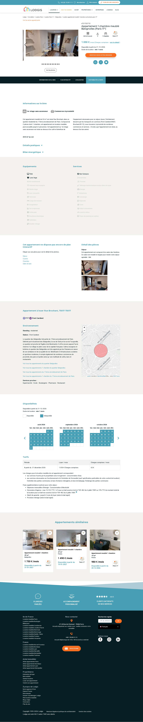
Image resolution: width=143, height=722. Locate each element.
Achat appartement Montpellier (32, 668)
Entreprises (100, 10)
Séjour (25, 256)
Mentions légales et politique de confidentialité (60, 711)
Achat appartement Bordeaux (32, 664)
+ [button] (84, 327)
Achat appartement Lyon (30, 666)
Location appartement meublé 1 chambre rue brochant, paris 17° (80, 17)
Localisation (79, 80)
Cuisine (25, 259)
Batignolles (58, 17)
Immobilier (31, 17)
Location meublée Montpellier (32, 653)
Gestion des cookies (85, 711)
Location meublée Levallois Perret (33, 628)
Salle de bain (27, 264)
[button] (42, 64)
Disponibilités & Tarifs (96, 80)
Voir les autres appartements (31, 20)
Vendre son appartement (30, 683)
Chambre (26, 261)
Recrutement (27, 693)
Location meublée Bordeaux (31, 647)
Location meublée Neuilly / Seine (33, 634)
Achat (76, 10)
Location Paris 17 (49, 17)
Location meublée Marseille (31, 651)
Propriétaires (86, 10)
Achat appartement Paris (30, 661)
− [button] (84, 330)
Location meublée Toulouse (31, 655)
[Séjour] (94, 267)
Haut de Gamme (66, 10)
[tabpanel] (41, 437)
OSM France (116, 376)
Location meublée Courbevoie (32, 625)
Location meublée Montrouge (32, 632)
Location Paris (39, 17)
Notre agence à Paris (29, 689)
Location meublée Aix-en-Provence (33, 644)
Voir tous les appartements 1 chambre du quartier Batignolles (44, 368)
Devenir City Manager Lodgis (32, 695)
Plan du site (26, 704)
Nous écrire (74, 648)
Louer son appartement (30, 680)
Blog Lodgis (26, 700)
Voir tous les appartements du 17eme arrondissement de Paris (44, 372)
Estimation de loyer (29, 674)
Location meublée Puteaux (31, 636)
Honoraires (26, 702)
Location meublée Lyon (30, 649)
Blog (117, 10)
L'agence (110, 10)
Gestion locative (28, 678)
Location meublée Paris (30, 619)
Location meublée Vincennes (32, 638)
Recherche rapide (105, 617)
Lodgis (24, 17)
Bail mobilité (26, 676)
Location (53, 10)
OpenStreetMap (101, 376)
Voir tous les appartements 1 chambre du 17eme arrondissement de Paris (48, 376)
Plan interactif (65, 80)
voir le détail (114, 42)
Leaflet (89, 376)
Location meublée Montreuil (31, 630)
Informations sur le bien (47, 80)
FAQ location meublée (29, 698)
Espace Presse (27, 691)
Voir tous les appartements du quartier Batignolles (40, 363)
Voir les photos (50, 70)
